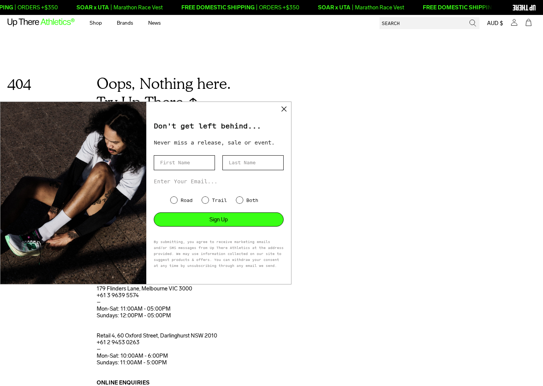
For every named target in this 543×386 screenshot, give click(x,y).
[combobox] (430, 23)
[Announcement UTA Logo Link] (511, 7)
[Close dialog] (284, 109)
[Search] (472, 23)
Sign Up (218, 219)
